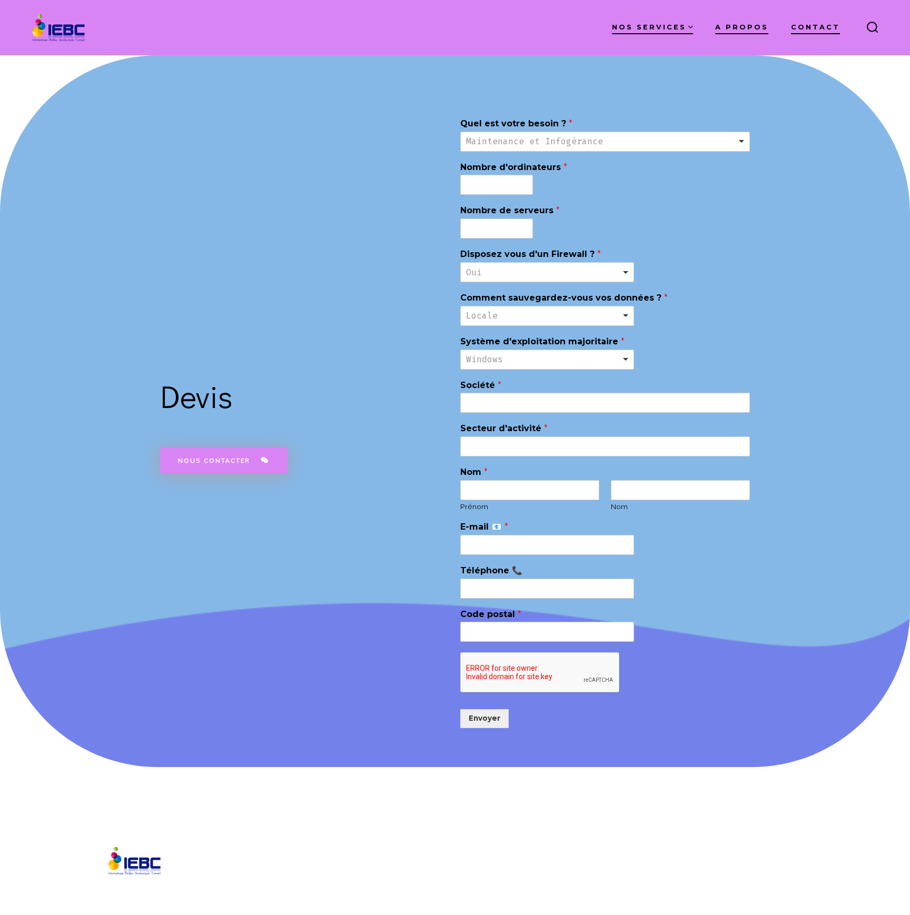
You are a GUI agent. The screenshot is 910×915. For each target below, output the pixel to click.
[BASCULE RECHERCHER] (872, 28)
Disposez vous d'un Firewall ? (530, 254)
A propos (741, 27)
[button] (224, 460)
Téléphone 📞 (491, 570)
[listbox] (605, 142)
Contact (815, 27)
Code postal (490, 614)
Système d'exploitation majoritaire (542, 341)
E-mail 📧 (484, 527)
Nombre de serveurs (510, 210)
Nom (474, 472)
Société (480, 385)
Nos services (649, 27)
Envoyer (484, 718)
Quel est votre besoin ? (516, 123)
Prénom (474, 506)
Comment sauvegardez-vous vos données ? (564, 298)
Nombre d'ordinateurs (513, 167)
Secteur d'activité (504, 428)
